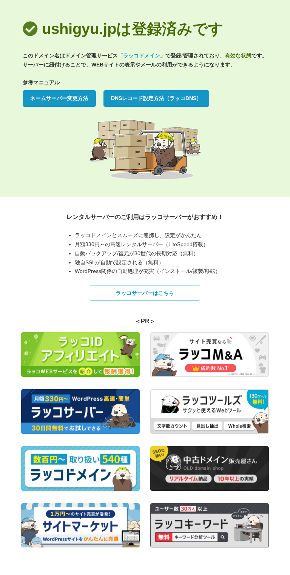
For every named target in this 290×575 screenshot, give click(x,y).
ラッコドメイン (141, 55)
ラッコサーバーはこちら (145, 293)
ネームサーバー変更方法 (59, 98)
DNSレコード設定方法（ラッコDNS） (156, 98)
